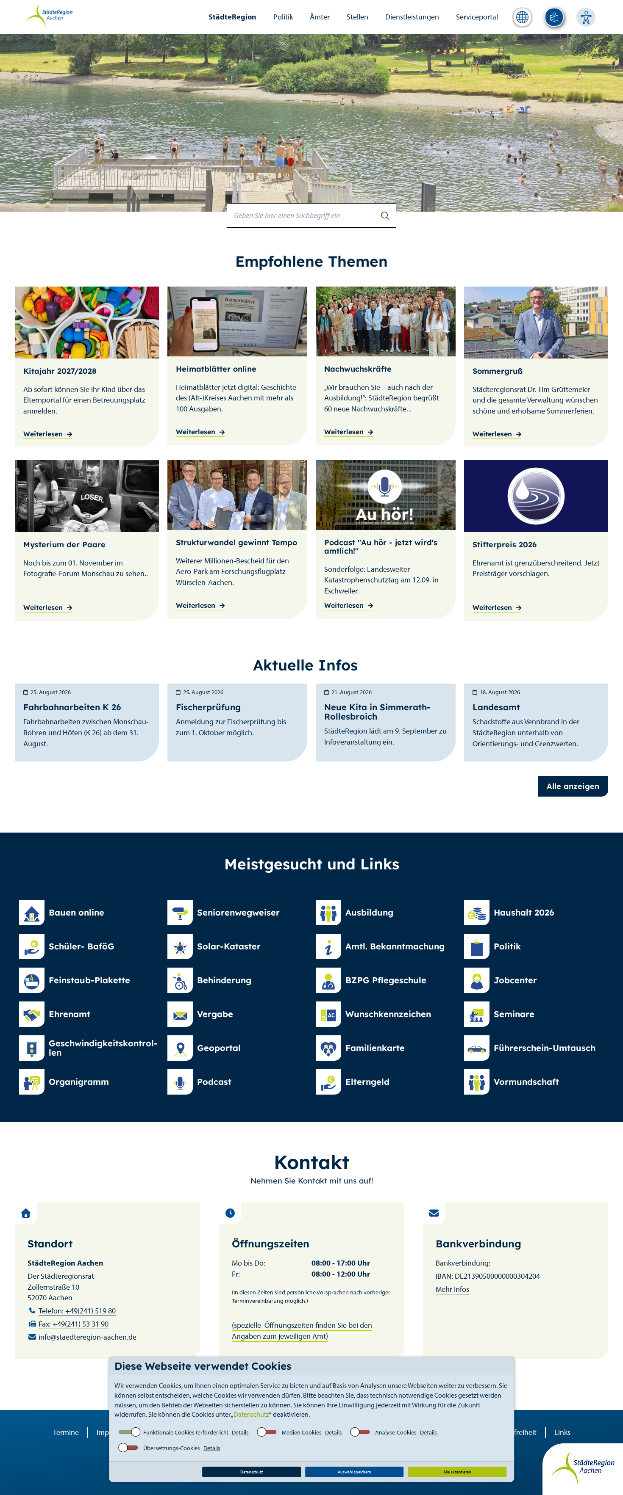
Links (562, 1432)
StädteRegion (232, 17)
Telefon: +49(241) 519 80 (77, 1311)
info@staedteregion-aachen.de (87, 1337)
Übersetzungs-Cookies (171, 1448)
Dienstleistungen (412, 17)
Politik (283, 17)
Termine (66, 1432)
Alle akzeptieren (457, 1472)
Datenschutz (251, 1414)
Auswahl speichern (354, 1472)
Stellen (357, 17)
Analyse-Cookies (396, 1432)
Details (240, 1432)
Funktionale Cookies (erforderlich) (185, 1432)
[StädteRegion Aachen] (49, 16)
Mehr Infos (452, 1289)
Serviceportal (477, 17)
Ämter (320, 17)
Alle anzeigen (573, 786)
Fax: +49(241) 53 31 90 (73, 1324)
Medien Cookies (302, 1432)
